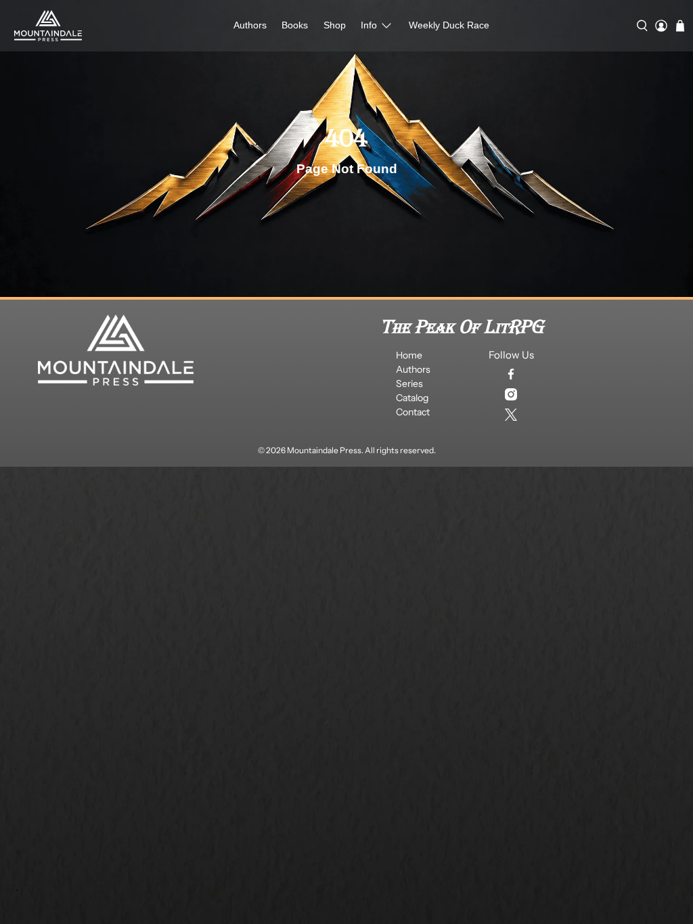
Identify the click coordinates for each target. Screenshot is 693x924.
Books (295, 25)
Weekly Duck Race (449, 25)
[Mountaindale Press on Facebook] (511, 374)
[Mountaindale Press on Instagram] (511, 394)
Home (409, 355)
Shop (334, 25)
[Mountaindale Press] (48, 25)
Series (409, 383)
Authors (250, 25)
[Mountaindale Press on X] (511, 415)
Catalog (412, 398)
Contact (413, 412)
